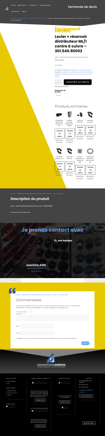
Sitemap (9, 395)
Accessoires (32, 5)
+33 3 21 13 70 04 (36, 271)
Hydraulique (41, 18)
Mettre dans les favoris (62, 86)
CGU (8, 383)
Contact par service (12, 393)
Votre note (19, 311)
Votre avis (19, 314)
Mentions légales (11, 381)
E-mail (18, 333)
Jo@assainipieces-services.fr (36, 268)
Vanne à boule (82, 74)
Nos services (15, 11)
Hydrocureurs (21, 5)
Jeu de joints (72, 72)
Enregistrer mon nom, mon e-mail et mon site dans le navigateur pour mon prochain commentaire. (47, 338)
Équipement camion (26, 18)
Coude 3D (65, 72)
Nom (17, 326)
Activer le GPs (64, 402)
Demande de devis (11, 390)
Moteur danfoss (88, 72)
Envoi (85, 343)
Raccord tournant (72, 74)
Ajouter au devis (77, 82)
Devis (23, 11)
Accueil (13, 5)
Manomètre (79, 72)
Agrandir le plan (89, 423)
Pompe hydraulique (60, 74)
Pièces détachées (45, 5)
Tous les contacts (86, 396)
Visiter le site (40, 400)
